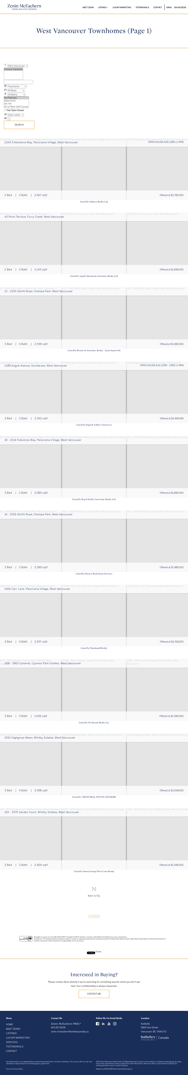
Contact (157, 7)
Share (98, 951)
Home (9, 1024)
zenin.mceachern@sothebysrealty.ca (70, 1031)
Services (12, 1042)
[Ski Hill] (16, 103)
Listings (11, 1033)
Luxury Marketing (122, 7)
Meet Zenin (88, 7)
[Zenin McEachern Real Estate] (24, 7)
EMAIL (169, 7)
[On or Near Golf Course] (16, 106)
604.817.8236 (180, 7)
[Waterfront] (16, 100)
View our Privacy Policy (14, 1069)
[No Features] (16, 97)
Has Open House (15, 110)
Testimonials (142, 7)
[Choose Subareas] (13, 69)
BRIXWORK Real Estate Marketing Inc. (118, 1069)
